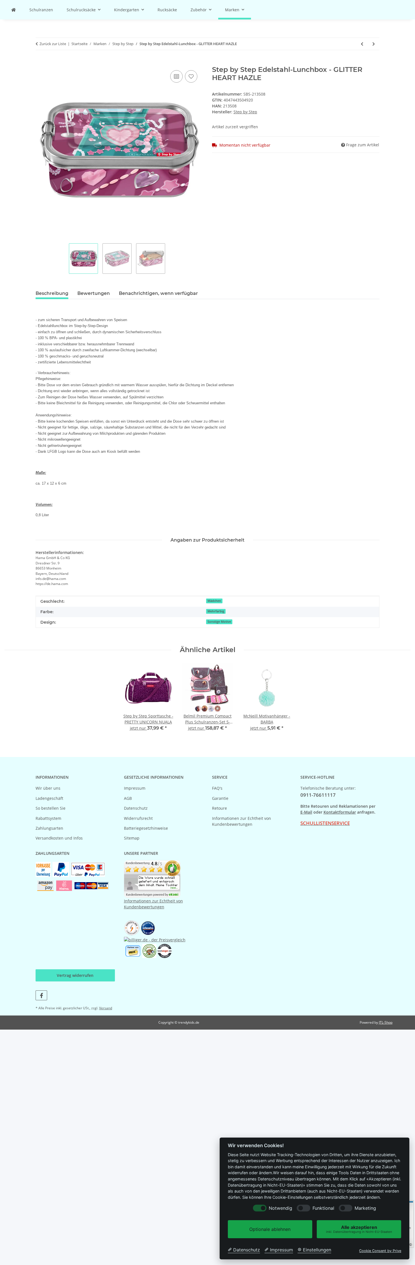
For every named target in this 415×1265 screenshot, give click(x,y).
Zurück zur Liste (53, 43)
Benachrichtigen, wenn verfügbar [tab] (158, 293)
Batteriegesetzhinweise (146, 828)
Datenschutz (136, 808)
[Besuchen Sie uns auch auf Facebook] (41, 995)
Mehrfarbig (215, 611)
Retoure (219, 808)
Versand (105, 1008)
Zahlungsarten (49, 828)
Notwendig (280, 1208)
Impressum (134, 788)
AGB (128, 798)
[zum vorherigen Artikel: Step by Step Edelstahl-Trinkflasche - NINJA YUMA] (362, 44)
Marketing (365, 1208)
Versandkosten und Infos (59, 838)
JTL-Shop (385, 1022)
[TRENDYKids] (14, 9)
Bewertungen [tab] (93, 293)
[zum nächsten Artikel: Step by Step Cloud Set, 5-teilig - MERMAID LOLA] (373, 44)
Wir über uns (48, 788)
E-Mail (306, 812)
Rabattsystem (48, 818)
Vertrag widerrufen (75, 975)
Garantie (220, 798)
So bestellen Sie (50, 808)
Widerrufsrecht (138, 818)
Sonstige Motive (219, 622)
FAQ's (217, 788)
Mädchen (214, 601)
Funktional (323, 1208)
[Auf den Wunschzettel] (191, 76)
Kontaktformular (340, 812)
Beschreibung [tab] (52, 293)
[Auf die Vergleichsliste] (176, 76)
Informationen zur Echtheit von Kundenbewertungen (241, 821)
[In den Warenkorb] (40, 62)
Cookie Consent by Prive (380, 1251)
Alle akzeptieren (359, 1229)
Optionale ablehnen (269, 1229)
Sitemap (131, 838)
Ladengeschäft (49, 798)
